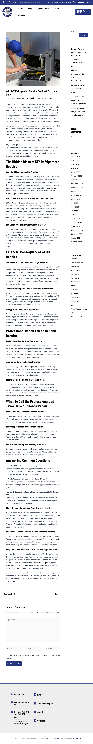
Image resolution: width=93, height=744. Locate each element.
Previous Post (8, 594)
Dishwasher (75, 274)
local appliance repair (40, 563)
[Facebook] (3, 2)
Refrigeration (75, 297)
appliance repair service (21, 153)
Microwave (75, 290)
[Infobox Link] (81, 2)
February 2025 (76, 222)
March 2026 (75, 172)
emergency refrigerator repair (17, 565)
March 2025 (75, 219)
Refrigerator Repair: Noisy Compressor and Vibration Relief (78, 111)
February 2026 (76, 176)
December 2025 (77, 184)
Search (73, 31)
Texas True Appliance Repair (32, 98)
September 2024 (77, 242)
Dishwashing (75, 282)
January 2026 (76, 180)
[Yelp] (9, 2)
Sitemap (49, 738)
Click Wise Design (77, 738)
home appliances (32, 126)
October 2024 (76, 238)
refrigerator (52, 188)
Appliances (75, 266)
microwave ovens (12, 206)
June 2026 (75, 164)
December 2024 (77, 230)
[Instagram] (6, 2)
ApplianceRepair (77, 262)
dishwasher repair (23, 542)
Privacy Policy (56, 738)
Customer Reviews (30, 2)
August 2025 (75, 199)
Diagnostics (75, 270)
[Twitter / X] (15, 2)
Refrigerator (75, 301)
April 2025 (74, 215)
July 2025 (74, 203)
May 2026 (74, 168)
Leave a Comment (13, 98)
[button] (49, 9)
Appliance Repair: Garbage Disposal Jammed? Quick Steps (79, 100)
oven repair (55, 539)
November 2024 (77, 234)
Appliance (74, 259)
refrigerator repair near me (16, 351)
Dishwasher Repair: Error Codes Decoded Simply (79, 88)
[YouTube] (12, 2)
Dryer (73, 286)
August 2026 (75, 157)
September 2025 (77, 195)
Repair (73, 305)
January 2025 (76, 226)
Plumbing (74, 293)
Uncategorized (76, 316)
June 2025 (75, 207)
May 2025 (74, 211)
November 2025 (77, 188)
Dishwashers (75, 278)
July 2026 (74, 160)
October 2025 (76, 191)
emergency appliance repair (23, 367)
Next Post (59, 594)
